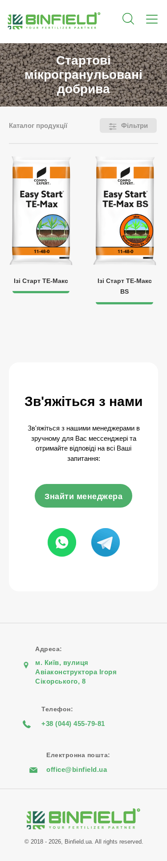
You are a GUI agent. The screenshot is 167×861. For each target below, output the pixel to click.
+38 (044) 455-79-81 (73, 723)
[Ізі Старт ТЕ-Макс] (42, 160)
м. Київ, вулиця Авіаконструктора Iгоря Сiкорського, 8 (76, 672)
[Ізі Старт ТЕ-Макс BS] (125, 160)
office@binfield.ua (76, 769)
